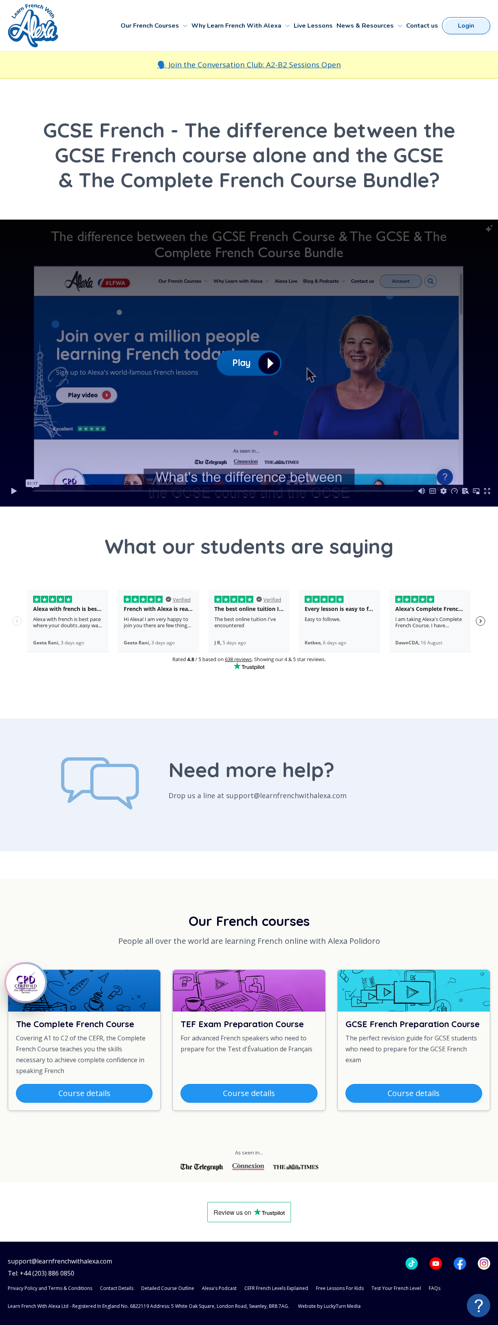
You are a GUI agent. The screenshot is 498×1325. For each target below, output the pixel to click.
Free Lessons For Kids (340, 1288)
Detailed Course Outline (167, 1288)
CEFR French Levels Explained (276, 1288)
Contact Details (116, 1288)
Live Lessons (313, 25)
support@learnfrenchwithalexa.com (60, 1261)
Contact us (422, 25)
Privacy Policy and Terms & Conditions (50, 1288)
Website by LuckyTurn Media (329, 1306)
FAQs (434, 1288)
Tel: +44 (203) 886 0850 (41, 1273)
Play (241, 362)
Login (466, 25)
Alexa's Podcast (219, 1288)
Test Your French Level (396, 1288)
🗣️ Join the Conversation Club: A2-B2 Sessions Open (249, 65)
